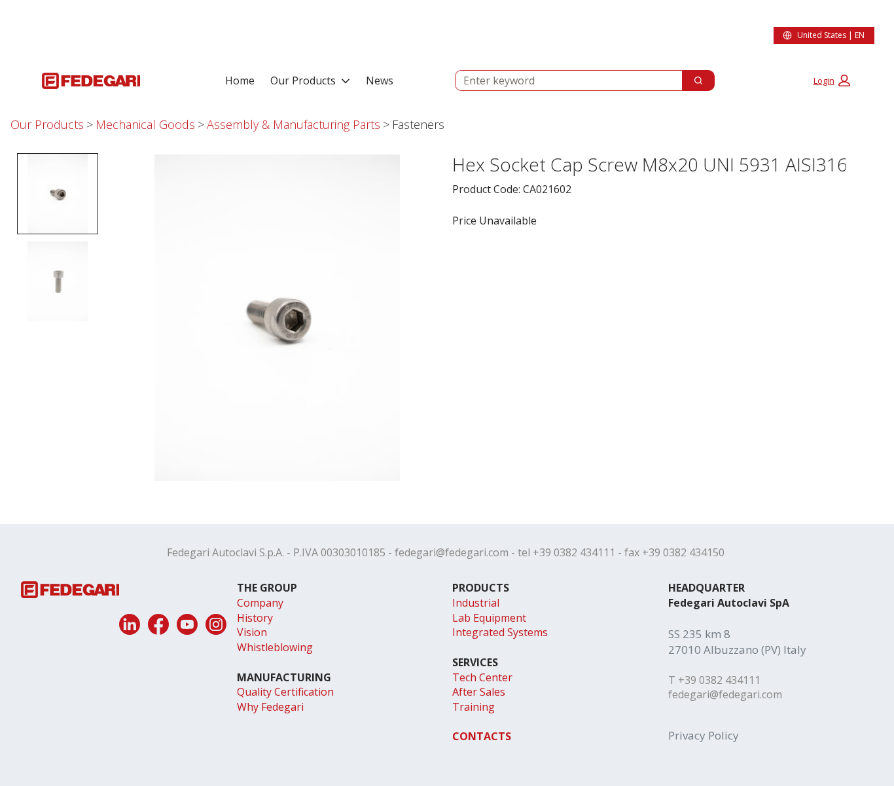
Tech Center (482, 677)
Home (240, 80)
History (255, 618)
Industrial (475, 603)
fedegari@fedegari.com (452, 552)
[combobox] (563, 80)
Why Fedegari (270, 707)
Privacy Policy (703, 735)
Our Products (303, 80)
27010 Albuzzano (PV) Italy (737, 649)
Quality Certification (285, 692)
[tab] (57, 193)
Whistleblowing (275, 647)
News (379, 80)
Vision (252, 632)
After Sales (478, 692)
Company (260, 603)
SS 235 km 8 (699, 633)
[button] (832, 80)
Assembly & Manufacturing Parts (293, 124)
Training (473, 707)
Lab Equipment (489, 618)
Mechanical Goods (145, 124)
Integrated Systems (500, 632)
